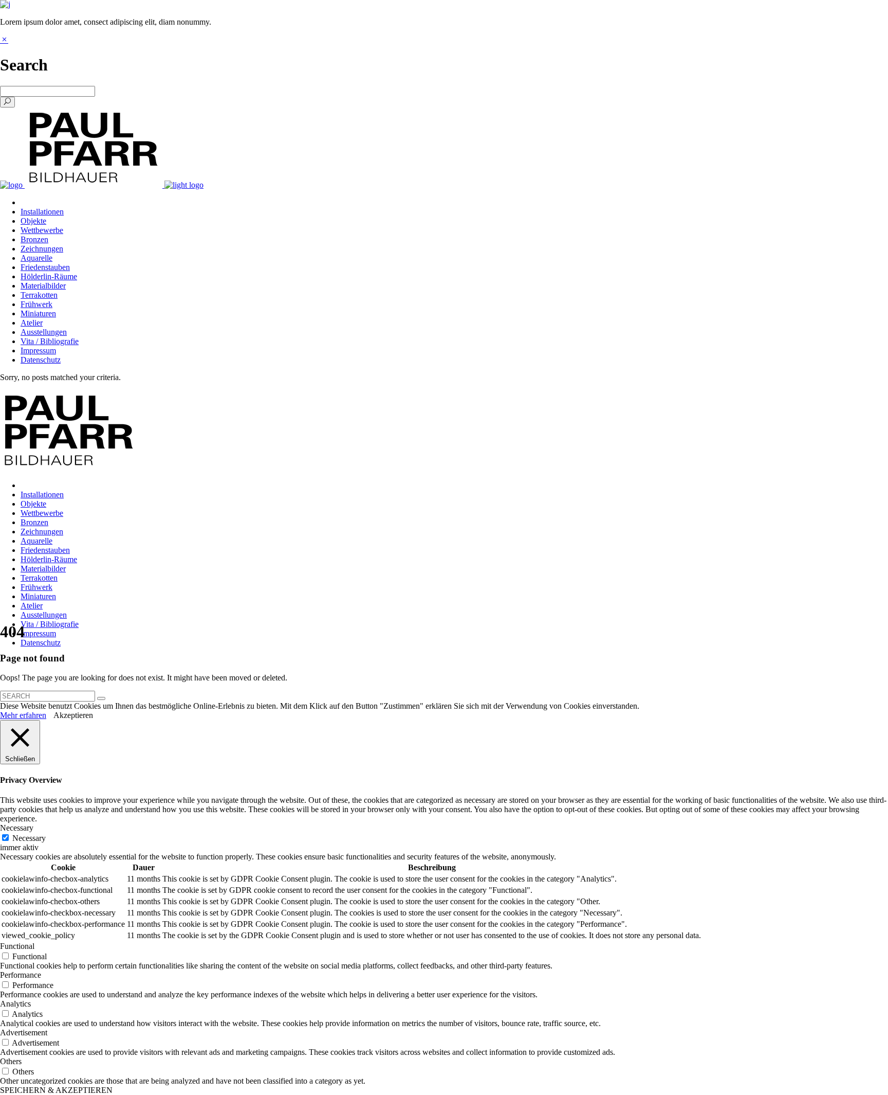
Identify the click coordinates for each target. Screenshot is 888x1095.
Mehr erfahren (23, 715)
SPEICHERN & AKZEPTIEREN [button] (56, 1090)
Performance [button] (20, 975)
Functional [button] (17, 946)
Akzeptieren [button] (73, 715)
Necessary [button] (16, 827)
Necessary (29, 838)
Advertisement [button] (23, 1032)
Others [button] (11, 1061)
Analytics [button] (15, 1003)
